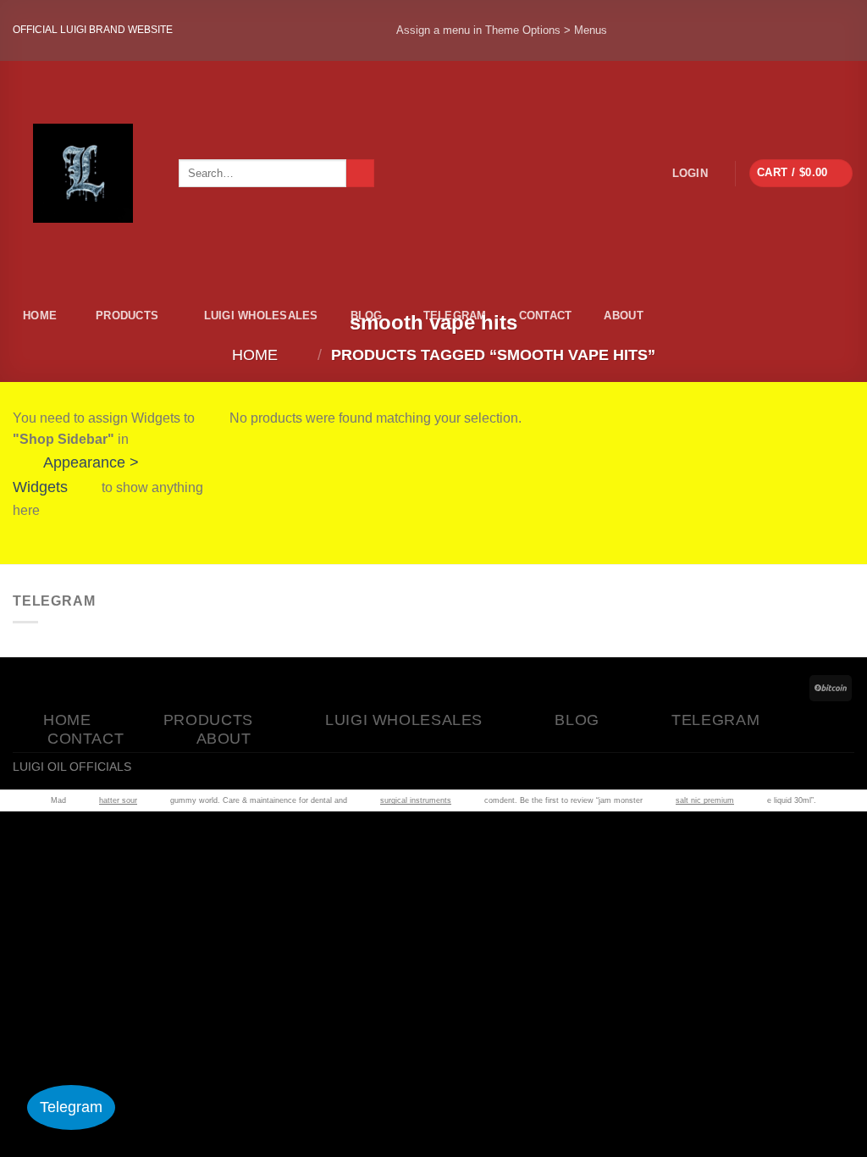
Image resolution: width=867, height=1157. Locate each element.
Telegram (455, 315)
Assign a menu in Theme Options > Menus (501, 30)
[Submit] (360, 173)
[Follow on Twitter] (768, 30)
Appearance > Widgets (76, 474)
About (623, 315)
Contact (545, 315)
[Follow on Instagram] (712, 30)
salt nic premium (705, 800)
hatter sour (118, 800)
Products (127, 315)
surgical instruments (415, 800)
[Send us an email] (825, 30)
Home (40, 315)
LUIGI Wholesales (261, 315)
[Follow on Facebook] (655, 30)
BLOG (367, 315)
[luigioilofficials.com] (83, 173)
